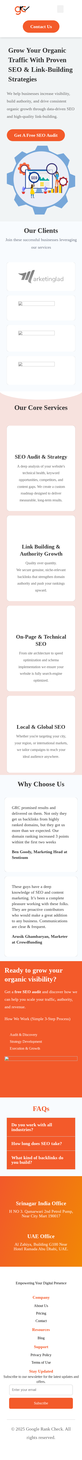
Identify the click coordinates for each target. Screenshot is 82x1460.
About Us (41, 1306)
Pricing (41, 1313)
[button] (60, 9)
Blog (41, 1338)
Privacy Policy (41, 1355)
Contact (41, 1321)
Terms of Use (41, 1362)
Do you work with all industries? (31, 1127)
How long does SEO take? (36, 1143)
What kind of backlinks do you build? (37, 1160)
